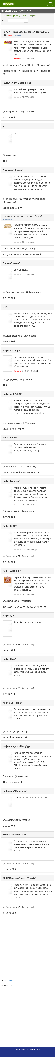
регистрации (27, 15)
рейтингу (16, 15)
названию (8, 15)
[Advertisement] (27, 950)
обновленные (38, 15)
